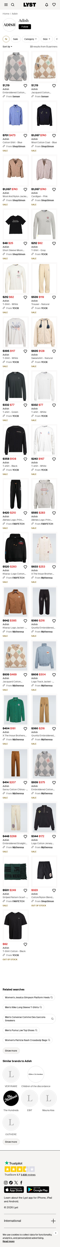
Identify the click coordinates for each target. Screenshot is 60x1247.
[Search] (12, 5)
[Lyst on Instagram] (6, 1183)
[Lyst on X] (16, 1183)
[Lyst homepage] (29, 5)
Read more (8, 1241)
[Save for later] (25, 85)
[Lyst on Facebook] (21, 1183)
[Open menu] (6, 5)
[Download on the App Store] (14, 1190)
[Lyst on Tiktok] (11, 1183)
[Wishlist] (54, 4)
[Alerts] (46, 4)
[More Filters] (6, 39)
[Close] (55, 1233)
